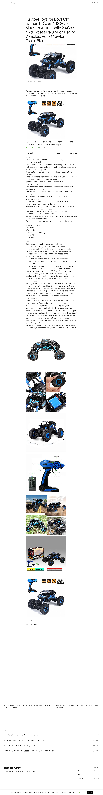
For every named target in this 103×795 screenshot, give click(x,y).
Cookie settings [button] (80, 792)
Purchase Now (31, 142)
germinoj (33, 81)
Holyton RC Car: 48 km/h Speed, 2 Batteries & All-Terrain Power (29, 751)
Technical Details (44, 142)
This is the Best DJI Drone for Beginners (19, 745)
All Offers (38, 145)
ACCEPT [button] (90, 792)
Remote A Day (9, 3)
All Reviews (30, 145)
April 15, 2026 (95, 735)
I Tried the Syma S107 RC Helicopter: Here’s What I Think (26, 735)
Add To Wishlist (57, 142)
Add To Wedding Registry (52, 145)
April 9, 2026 (96, 751)
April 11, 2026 (96, 745)
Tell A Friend (68, 142)
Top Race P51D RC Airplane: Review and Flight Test (24, 740)
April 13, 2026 (95, 740)
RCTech (39, 81)
